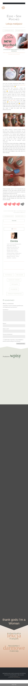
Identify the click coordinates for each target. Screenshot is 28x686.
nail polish (16, 52)
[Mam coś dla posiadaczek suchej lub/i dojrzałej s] (14, 520)
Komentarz (5, 309)
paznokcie (22, 52)
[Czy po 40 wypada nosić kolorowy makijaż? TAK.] (14, 599)
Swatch (18, 54)
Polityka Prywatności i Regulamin (14, 675)
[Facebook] (0, 680)
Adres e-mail (6, 328)
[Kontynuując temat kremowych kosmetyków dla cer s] (4, 440)
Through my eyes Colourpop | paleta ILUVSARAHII (14, 393)
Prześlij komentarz (21, 343)
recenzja (10, 54)
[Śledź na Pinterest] (22, 1)
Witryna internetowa (7, 334)
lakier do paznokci (7, 52)
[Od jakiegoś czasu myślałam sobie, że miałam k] (23, 428)
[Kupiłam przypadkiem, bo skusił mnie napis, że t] (23, 520)
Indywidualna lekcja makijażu (11, 673)
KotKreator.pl (16, 677)
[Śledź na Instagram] (24, 1)
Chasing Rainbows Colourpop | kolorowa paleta (14, 366)
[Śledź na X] (21, 1)
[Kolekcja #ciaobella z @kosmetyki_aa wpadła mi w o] (4, 530)
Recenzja (14, 51)
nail (13, 52)
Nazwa (4, 323)
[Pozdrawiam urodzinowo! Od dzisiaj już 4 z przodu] (23, 594)
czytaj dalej (14, 368)
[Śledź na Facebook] (19, 1)
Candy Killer (22, 85)
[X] (0, 682)
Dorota (16, 49)
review (14, 54)
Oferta (23, 673)
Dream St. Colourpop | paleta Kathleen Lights (14, 379)
